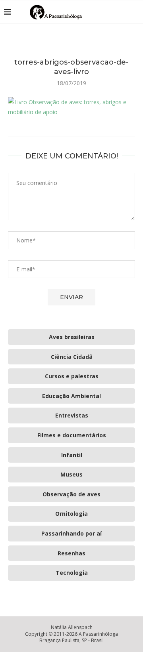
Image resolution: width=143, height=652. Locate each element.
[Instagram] (114, 11)
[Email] (123, 11)
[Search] (135, 11)
